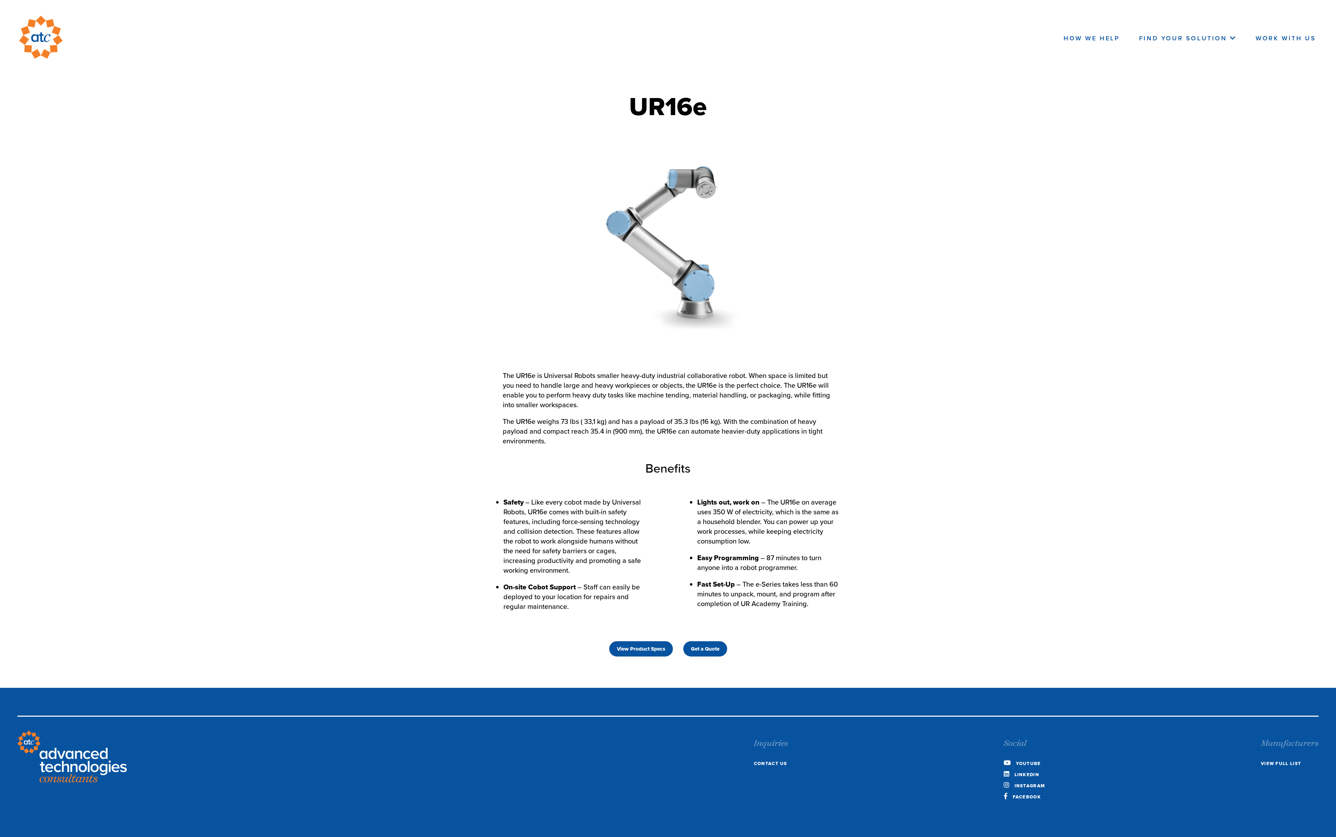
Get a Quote (705, 649)
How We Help (1092, 38)
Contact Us (770, 763)
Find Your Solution (1184, 38)
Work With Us (1286, 38)
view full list (1281, 763)
